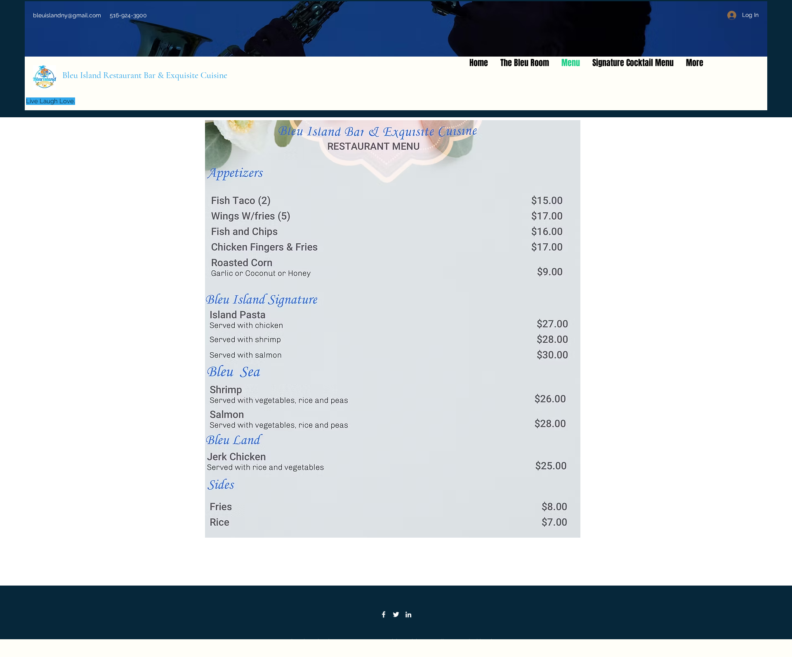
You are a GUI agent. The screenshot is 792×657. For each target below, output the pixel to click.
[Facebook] (384, 614)
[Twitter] (396, 614)
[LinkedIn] (408, 614)
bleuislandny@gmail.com (67, 15)
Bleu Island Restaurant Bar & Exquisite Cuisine (144, 75)
